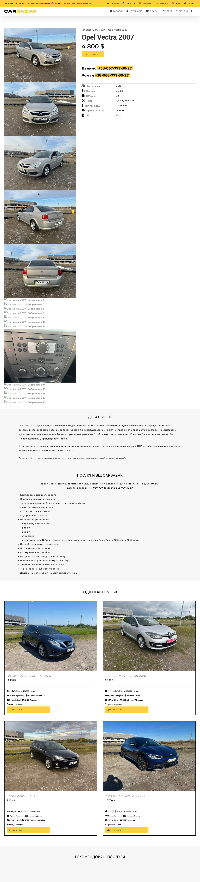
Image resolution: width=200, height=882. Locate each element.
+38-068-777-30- (109, 75)
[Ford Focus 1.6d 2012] (51, 756)
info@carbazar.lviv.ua (81, 3)
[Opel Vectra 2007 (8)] (40, 216)
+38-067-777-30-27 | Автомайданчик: (34, 3)
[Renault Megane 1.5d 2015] (149, 636)
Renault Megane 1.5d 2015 (125, 675)
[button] (192, 11)
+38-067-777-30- (113, 68)
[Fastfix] (148, 866)
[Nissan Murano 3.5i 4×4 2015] (51, 636)
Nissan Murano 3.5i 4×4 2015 (29, 675)
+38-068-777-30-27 (61, 3)
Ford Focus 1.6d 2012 (23, 796)
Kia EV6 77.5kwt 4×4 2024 (125, 796)
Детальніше (16, 710)
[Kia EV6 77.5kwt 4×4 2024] (149, 756)
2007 (118, 115)
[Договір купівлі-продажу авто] (52, 866)
